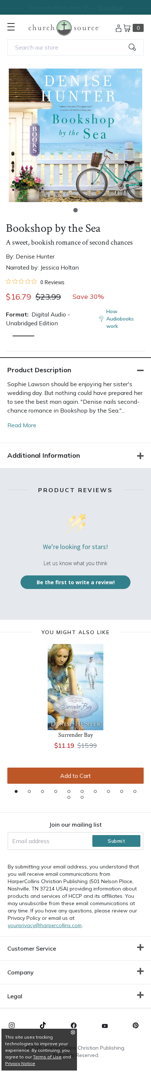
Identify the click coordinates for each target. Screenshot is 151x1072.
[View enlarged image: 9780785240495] (75, 135)
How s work (120, 318)
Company (20, 972)
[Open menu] (11, 26)
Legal (14, 996)
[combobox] (75, 47)
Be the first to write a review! (76, 582)
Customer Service (31, 948)
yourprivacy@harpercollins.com (45, 925)
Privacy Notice (20, 1063)
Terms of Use (47, 1057)
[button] (75, 210)
